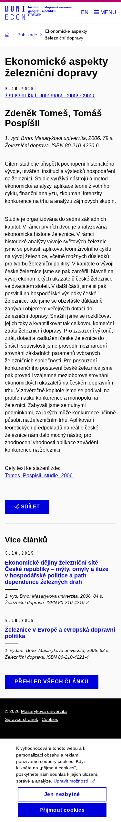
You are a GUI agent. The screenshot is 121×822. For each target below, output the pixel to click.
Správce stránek (21, 719)
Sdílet (30, 506)
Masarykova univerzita (44, 711)
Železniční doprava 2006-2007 (50, 96)
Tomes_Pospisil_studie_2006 (39, 475)
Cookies (50, 719)
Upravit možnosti (71, 780)
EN (84, 12)
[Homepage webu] (39, 12)
